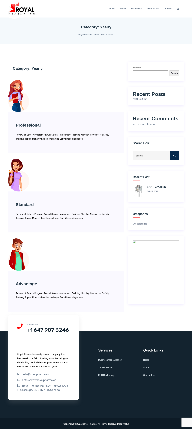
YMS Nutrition (105, 367)
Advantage (26, 284)
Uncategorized (140, 224)
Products (152, 8)
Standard (25, 204)
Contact (168, 8)
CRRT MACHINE (140, 99)
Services (135, 8)
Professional (28, 125)
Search (137, 67)
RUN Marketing (106, 375)
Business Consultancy (110, 360)
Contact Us (149, 375)
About (122, 8)
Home (111, 8)
